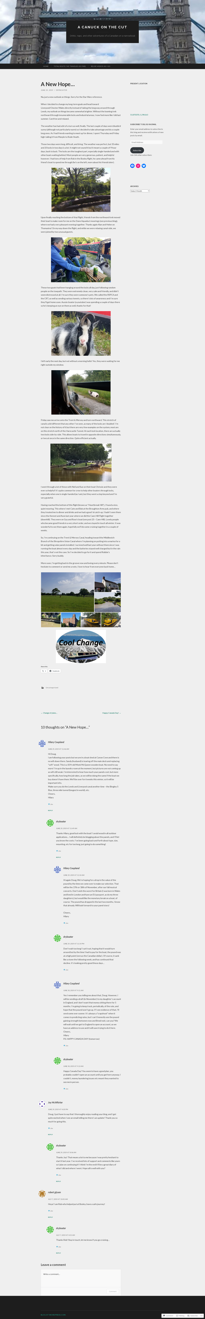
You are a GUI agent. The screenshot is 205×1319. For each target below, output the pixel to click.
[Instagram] (138, 166)
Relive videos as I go (100, 66)
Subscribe (137, 150)
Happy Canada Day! (111, 713)
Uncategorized (52, 688)
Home (46, 66)
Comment (112, 1291)
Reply (50, 810)
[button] (67, 592)
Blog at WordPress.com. (53, 1315)
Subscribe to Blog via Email (143, 124)
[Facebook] (132, 166)
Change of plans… (49, 713)
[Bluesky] (144, 166)
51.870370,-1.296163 (139, 115)
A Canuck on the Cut (102, 27)
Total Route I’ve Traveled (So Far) (70, 66)
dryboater (61, 90)
